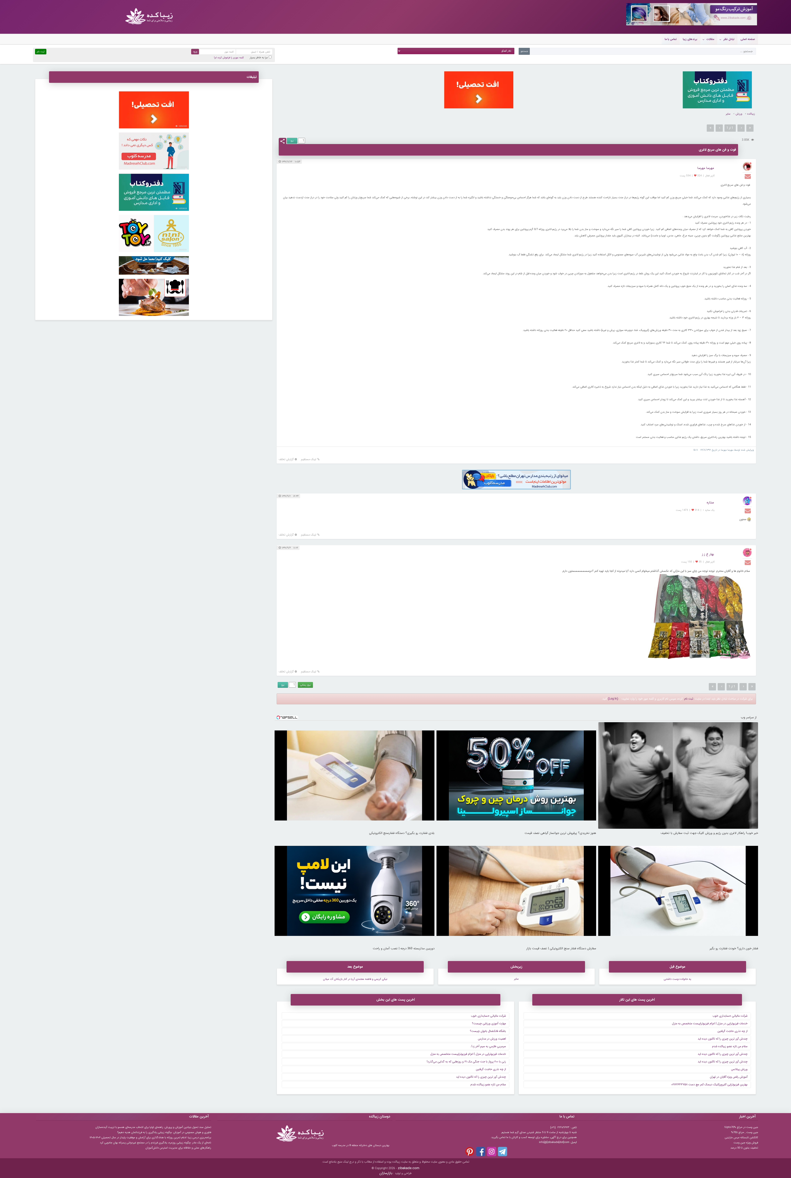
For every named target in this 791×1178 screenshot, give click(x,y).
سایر (728, 114)
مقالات (710, 39)
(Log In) (613, 698)
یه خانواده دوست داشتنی (677, 979)
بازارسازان (385, 1173)
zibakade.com (408, 1168)
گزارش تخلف (286, 459)
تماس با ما (671, 39)
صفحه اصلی (748, 39)
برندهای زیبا (690, 39)
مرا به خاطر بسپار (259, 58)
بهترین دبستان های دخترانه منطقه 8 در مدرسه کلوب (360, 1145)
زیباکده (751, 114)
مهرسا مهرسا (705, 168)
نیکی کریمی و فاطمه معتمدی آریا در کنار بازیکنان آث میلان (355, 979)
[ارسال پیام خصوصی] (748, 176)
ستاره (710, 502)
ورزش (739, 114)
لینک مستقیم (308, 459)
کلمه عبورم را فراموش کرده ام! (229, 58)
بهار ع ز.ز (708, 554)
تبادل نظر (728, 39)
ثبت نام (688, 698)
